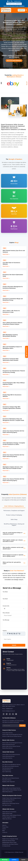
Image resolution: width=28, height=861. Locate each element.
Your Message (6, 619)
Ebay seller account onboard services (10, 778)
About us (4, 825)
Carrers (23, 859)
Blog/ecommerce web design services (10, 803)
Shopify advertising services (8, 799)
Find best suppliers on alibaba (9, 817)
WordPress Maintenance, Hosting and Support (14, 524)
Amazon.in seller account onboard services (11, 736)
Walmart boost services (7, 791)
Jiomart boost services (7, 758)
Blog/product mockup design (8, 840)
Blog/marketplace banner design (9, 842)
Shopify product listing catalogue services (11, 798)
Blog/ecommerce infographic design (10, 838)
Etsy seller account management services (11, 764)
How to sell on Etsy (6, 771)
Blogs (3, 830)
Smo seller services (6, 805)
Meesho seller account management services (12, 742)
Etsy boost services (6, 769)
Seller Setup (14, 519)
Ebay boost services (6, 779)
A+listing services (6, 845)
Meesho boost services (7, 748)
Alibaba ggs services (7, 818)
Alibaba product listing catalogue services (11, 815)
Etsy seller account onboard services (10, 766)
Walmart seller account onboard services (11, 788)
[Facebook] (3, 714)
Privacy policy (5, 827)
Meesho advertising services (8, 744)
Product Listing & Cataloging (14, 515)
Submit (14, 645)
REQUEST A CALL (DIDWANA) (14, 3)
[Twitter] (7, 714)
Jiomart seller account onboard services (11, 754)
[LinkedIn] (13, 714)
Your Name (5, 591)
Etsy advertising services (7, 768)
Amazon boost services (7, 732)
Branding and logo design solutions (10, 844)
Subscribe (22, 725)
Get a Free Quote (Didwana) (14, 60)
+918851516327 (10, 660)
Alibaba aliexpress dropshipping (9, 811)
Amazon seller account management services (12, 734)
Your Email (5, 598)
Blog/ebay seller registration (8, 781)
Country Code (6, 605)
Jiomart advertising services (8, 756)
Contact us (4, 832)
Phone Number (6, 612)
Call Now (14, 859)
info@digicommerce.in (11, 664)
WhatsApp (4, 859)
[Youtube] (16, 714)
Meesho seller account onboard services (11, 746)
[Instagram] (10, 714)
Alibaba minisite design (7, 813)
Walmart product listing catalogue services (11, 789)
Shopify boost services (7, 801)
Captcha (5, 630)
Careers (4, 828)
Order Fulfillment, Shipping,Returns (14, 506)
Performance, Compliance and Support (14, 510)
